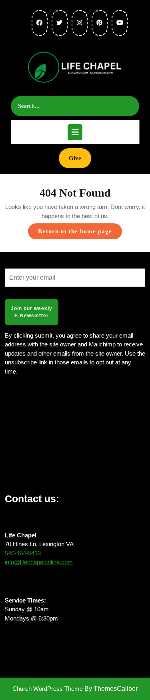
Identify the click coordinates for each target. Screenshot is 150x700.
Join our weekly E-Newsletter (31, 312)
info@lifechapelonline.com (39, 562)
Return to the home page (80, 233)
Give (80, 158)
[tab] (75, 132)
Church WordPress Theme (47, 688)
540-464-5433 (23, 553)
